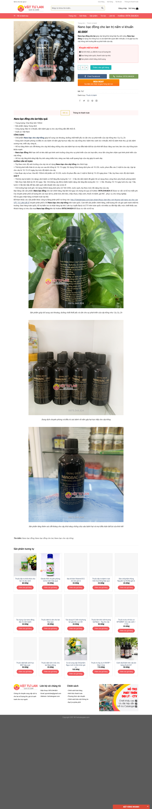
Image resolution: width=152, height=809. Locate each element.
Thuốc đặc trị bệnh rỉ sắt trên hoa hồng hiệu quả (101, 580)
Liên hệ (112, 16)
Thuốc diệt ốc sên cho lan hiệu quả (50, 621)
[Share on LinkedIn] (96, 101)
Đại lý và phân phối (74, 702)
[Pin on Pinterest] (92, 101)
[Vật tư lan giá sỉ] (30, 8)
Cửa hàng (101, 2)
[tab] (65, 113)
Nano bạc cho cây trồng (34, 138)
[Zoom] (16, 79)
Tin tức (103, 16)
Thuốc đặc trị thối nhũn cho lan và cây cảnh (25, 580)
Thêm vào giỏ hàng (101, 67)
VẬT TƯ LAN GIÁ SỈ (21, 203)
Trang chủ (72, 16)
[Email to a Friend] (88, 101)
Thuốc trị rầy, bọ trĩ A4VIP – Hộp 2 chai (101, 664)
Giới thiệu (83, 16)
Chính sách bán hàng (75, 690)
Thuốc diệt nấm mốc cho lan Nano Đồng (50, 664)
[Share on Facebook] (80, 101)
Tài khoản (118, 2)
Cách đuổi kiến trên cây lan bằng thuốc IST (126, 664)
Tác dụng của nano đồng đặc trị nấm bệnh (25, 621)
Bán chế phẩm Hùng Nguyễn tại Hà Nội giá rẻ (126, 580)
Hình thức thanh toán (75, 693)
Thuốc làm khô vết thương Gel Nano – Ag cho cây (101, 621)
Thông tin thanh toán (131, 2)
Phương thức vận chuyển (76, 696)
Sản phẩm (93, 16)
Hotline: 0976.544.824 (128, 16)
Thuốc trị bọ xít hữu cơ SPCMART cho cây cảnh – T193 (126, 622)
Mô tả (65, 113)
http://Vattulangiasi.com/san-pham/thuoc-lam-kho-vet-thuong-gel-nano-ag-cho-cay (104, 200)
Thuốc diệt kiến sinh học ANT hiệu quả (25, 664)
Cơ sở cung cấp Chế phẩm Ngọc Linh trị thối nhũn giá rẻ (75, 665)
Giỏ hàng (110, 2)
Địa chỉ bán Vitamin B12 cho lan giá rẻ (76, 580)
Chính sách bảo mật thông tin (78, 699)
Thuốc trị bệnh (92, 23)
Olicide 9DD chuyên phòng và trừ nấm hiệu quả (50, 580)
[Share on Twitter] (84, 101)
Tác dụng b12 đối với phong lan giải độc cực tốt (76, 621)
